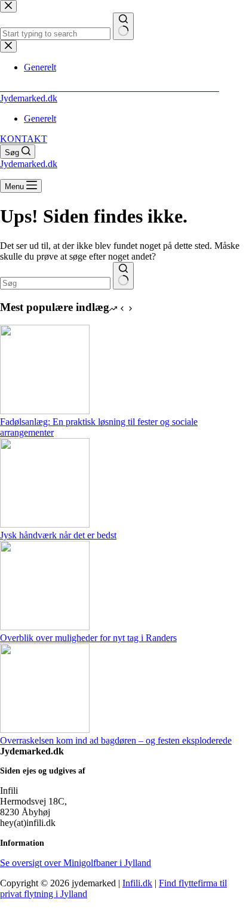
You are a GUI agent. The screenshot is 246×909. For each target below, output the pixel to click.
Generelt (40, 118)
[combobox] (55, 283)
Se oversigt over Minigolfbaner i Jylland (75, 863)
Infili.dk (137, 883)
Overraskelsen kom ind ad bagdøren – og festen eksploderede (116, 740)
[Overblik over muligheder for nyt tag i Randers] (45, 627)
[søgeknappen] (123, 275)
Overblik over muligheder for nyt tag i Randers (88, 638)
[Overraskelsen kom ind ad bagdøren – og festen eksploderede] (45, 730)
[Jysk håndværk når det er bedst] (45, 524)
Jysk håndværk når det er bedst (58, 535)
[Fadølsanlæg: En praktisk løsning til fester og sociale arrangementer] (45, 411)
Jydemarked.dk (28, 98)
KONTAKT (23, 139)
